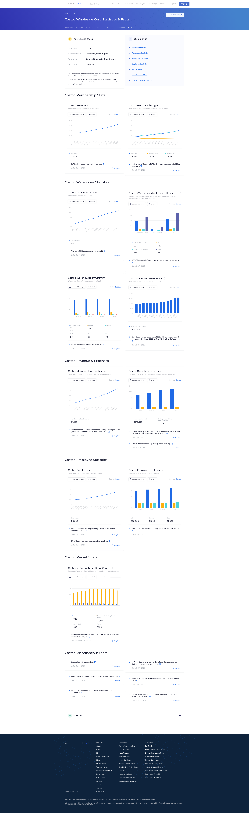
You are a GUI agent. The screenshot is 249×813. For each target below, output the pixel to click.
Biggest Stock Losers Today (154, 753)
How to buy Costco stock (142, 80)
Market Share (137, 69)
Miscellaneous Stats (139, 75)
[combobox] (93, 4)
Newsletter (100, 792)
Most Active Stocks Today (154, 763)
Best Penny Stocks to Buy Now (156, 770)
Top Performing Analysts (127, 746)
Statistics (122, 770)
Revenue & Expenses (140, 58)
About (98, 746)
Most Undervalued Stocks (154, 767)
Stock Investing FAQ (103, 756)
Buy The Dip (149, 746)
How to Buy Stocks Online (128, 781)
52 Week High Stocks (152, 756)
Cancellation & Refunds (104, 770)
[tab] (69, 27)
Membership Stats (139, 48)
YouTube (99, 788)
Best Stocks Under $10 (153, 777)
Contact (99, 781)
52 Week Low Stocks (152, 760)
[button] (124, 715)
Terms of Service (102, 767)
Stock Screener (124, 749)
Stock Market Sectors (126, 774)
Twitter (98, 785)
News (98, 749)
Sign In (173, 4)
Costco (118, 114)
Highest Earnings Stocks (127, 763)
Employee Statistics (139, 64)
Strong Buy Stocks (125, 760)
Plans (98, 760)
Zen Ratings (152, 4)
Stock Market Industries (127, 777)
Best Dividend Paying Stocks (128, 767)
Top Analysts (140, 4)
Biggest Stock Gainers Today (155, 749)
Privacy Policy (101, 763)
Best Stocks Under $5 (152, 774)
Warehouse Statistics (140, 53)
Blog (98, 753)
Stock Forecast (124, 753)
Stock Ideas (128, 4)
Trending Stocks (124, 756)
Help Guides (100, 777)
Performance (100, 774)
